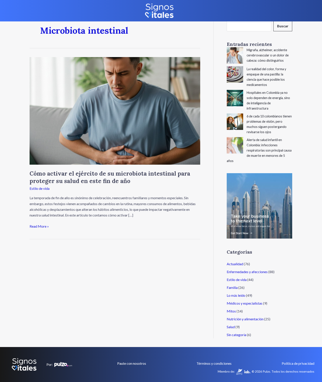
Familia (232, 287)
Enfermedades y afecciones (247, 272)
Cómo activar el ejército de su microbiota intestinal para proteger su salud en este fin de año (110, 177)
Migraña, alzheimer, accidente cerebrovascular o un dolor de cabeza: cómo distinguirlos (268, 55)
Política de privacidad (298, 363)
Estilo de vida (40, 188)
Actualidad (235, 264)
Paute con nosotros (131, 363)
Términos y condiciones (214, 363)
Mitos (231, 311)
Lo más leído (236, 295)
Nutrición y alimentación (245, 319)
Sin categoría (236, 335)
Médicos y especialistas (244, 303)
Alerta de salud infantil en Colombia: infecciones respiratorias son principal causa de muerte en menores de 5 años (259, 150)
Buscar (282, 26)
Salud (231, 327)
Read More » (39, 225)
